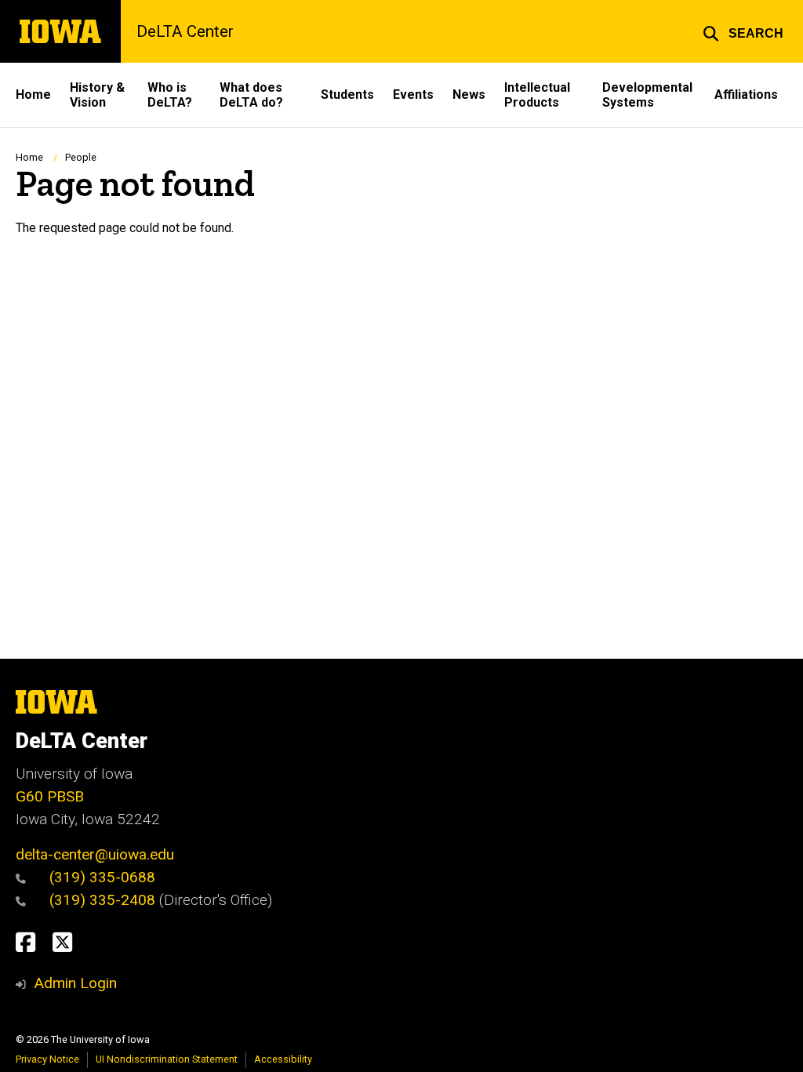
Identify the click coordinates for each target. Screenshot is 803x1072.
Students (347, 94)
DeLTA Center (185, 31)
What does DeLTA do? (251, 95)
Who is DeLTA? (169, 95)
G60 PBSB (50, 796)
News (468, 94)
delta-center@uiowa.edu (95, 854)
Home (33, 94)
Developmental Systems (647, 95)
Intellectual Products (537, 95)
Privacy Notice (47, 1059)
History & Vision (97, 95)
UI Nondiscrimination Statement (167, 1059)
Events (413, 94)
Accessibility (283, 1059)
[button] (743, 31)
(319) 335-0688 (102, 877)
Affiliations (746, 94)
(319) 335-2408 (104, 900)
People (80, 157)
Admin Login (75, 983)
